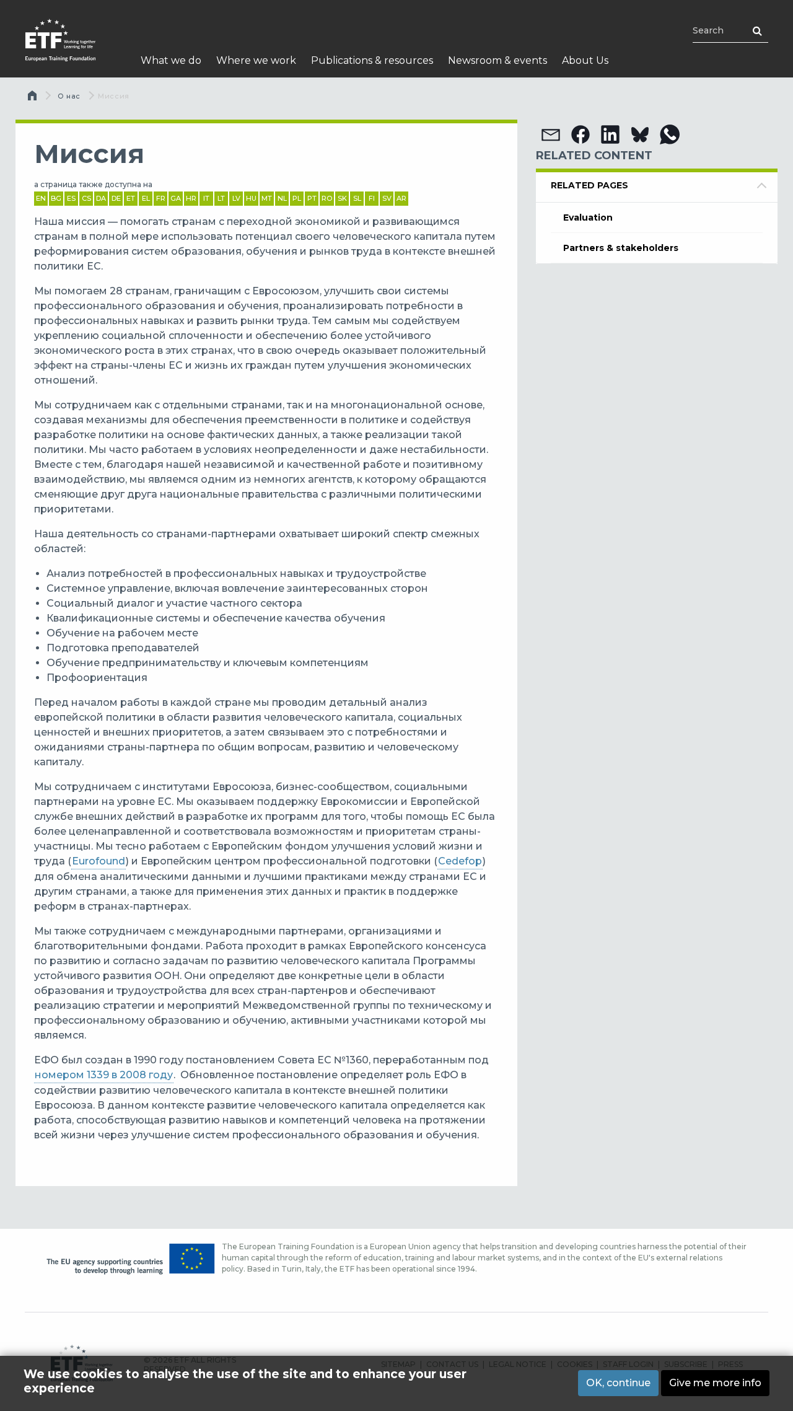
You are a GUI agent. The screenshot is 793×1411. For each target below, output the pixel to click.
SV (387, 198)
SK (342, 198)
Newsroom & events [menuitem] (497, 60)
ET (130, 198)
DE (116, 198)
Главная (33, 98)
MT (266, 198)
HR (191, 198)
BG (56, 198)
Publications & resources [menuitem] (372, 60)
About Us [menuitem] (585, 60)
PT (312, 198)
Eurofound (98, 861)
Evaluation (588, 217)
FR (160, 198)
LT (221, 198)
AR (401, 198)
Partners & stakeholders (620, 247)
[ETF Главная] (73, 48)
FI (372, 198)
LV (236, 198)
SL (357, 198)
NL (282, 198)
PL (296, 198)
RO (327, 198)
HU (251, 198)
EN (41, 198)
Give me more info (715, 1383)
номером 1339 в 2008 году (104, 1075)
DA (101, 198)
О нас (69, 96)
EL (146, 198)
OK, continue (618, 1383)
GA (175, 198)
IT (206, 198)
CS (86, 198)
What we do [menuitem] (171, 60)
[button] (550, 134)
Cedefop (460, 861)
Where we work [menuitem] (256, 60)
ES (71, 198)
